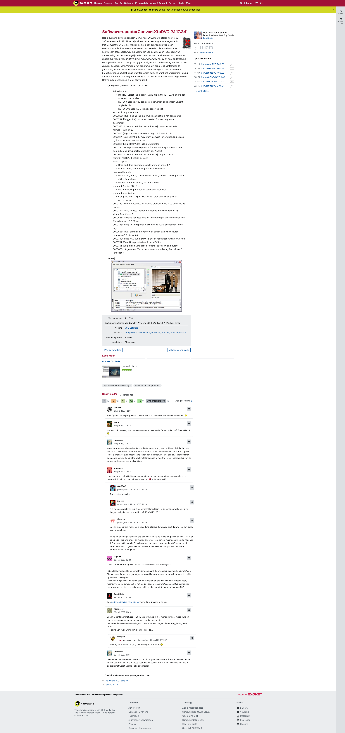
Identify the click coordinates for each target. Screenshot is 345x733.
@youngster (122, 489)
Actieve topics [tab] (340, 22)
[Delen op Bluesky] (211, 47)
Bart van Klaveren (218, 32)
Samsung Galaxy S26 (193, 720)
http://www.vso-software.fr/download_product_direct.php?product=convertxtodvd (156, 332)
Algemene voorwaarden (140, 720)
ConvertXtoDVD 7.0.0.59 (212, 68)
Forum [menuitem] (172, 3)
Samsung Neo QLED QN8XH (196, 711)
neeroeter (118, 609)
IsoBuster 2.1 (112, 684)
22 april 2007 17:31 (158, 640)
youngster (119, 468)
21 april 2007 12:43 (122, 425)
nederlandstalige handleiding (125, 602)
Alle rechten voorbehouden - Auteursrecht (94, 712)
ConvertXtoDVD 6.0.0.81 (212, 86)
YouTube (244, 711)
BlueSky (244, 707)
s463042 (121, 486)
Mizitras (121, 636)
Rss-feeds (245, 720)
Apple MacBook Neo (192, 707)
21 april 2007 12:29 (122, 411)
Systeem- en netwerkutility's (117, 385)
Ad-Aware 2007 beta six (117, 680)
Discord (244, 724)
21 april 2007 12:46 (122, 443)
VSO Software (131, 328)
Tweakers (79, 710)
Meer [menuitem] (189, 3)
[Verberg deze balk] (333, 9)
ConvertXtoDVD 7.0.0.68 (212, 64)
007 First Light (189, 724)
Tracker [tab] (340, 13)
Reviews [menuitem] (108, 3)
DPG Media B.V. (108, 710)
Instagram (245, 716)
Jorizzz (120, 501)
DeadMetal (119, 594)
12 (196, 47)
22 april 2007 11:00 (122, 612)
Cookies (132, 728)
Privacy (132, 724)
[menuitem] (241, 3)
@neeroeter (143, 640)
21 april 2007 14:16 (138, 504)
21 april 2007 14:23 (138, 522)
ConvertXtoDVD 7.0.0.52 (212, 73)
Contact (132, 711)
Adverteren (134, 707)
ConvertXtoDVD (111, 361)
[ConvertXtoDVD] (111, 372)
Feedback (208, 38)
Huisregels (133, 716)
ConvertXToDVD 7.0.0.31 (213, 81)
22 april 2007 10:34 (122, 560)
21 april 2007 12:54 (122, 471)
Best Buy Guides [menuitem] (123, 3)
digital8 (117, 556)
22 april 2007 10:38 (122, 597)
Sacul (116, 422)
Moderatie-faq (126, 394)
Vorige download (113, 350)
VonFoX (117, 407)
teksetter (118, 440)
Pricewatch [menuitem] (141, 3)
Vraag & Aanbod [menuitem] (158, 3)
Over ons (143, 711)
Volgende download (178, 350)
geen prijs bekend (130, 366)
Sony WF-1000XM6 (192, 728)
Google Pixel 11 (190, 716)
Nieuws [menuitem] (98, 3)
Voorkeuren (145, 728)
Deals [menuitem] (181, 3)
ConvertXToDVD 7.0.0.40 (213, 77)
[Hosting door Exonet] (249, 694)
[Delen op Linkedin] (206, 47)
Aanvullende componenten (147, 385)
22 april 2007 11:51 (122, 655)
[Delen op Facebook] (201, 47)
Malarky (121, 519)
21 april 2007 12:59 (138, 489)
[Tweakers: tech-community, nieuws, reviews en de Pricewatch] (82, 3)
